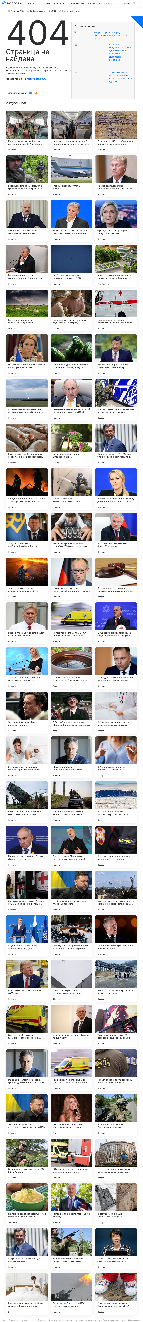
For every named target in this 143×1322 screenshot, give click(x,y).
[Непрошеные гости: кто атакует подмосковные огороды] (71, 310)
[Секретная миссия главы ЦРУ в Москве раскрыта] (27, 1249)
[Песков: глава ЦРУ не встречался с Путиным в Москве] (27, 623)
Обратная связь (134, 1320)
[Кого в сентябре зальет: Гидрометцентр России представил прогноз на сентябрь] (27, 310)
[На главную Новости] (14, 3)
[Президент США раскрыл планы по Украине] (27, 981)
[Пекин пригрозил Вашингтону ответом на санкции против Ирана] (116, 1160)
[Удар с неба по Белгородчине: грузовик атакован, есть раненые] (71, 1070)
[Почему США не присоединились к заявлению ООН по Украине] (71, 936)
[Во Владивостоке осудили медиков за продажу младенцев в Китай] (116, 579)
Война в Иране (37, 11)
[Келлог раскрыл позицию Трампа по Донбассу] (71, 1026)
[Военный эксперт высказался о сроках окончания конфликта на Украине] (27, 176)
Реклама (23, 1320)
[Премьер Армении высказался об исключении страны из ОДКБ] (71, 400)
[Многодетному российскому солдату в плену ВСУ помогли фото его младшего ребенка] (27, 132)
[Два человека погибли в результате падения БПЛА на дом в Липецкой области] (116, 310)
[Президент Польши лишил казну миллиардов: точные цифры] (116, 668)
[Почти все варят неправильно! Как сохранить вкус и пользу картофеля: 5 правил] (27, 1204)
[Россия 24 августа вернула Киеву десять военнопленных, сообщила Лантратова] (116, 489)
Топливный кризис (71, 11)
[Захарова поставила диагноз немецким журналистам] (27, 668)
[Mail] (4, 3)
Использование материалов (114, 1320)
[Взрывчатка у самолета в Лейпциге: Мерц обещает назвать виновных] (71, 579)
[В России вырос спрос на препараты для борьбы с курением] (116, 757)
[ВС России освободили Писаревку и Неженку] (116, 1115)
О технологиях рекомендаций (60, 1320)
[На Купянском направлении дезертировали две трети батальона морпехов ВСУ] (71, 1249)
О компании (13, 1320)
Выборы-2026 (17, 11)
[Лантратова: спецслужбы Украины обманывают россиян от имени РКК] (27, 891)
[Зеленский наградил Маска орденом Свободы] (27, 713)
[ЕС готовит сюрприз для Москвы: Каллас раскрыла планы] (27, 355)
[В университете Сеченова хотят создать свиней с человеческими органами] (27, 445)
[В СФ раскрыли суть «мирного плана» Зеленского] (71, 891)
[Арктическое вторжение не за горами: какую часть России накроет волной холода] (116, 802)
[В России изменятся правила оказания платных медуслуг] (116, 713)
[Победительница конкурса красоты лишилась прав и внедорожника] (71, 1115)
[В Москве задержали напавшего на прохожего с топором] (116, 847)
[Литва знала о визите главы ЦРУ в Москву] (71, 1204)
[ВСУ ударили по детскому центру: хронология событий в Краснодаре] (71, 1160)
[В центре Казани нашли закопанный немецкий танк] (116, 1204)
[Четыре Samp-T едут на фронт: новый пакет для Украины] (27, 802)
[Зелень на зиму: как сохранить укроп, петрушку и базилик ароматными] (116, 266)
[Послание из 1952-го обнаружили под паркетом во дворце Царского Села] (116, 132)
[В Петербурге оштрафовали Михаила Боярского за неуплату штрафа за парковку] (71, 713)
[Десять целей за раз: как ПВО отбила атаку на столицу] (71, 1294)
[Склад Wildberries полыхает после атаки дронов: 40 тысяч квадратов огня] (27, 489)
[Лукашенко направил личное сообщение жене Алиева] (27, 221)
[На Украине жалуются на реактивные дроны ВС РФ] (71, 266)
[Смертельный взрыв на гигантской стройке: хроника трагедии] (27, 1026)
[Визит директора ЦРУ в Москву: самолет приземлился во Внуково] (71, 221)
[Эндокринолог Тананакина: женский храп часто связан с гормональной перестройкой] (27, 757)
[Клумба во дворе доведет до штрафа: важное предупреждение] (71, 445)
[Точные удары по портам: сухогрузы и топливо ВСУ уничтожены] (27, 579)
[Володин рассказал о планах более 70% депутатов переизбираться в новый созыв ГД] (116, 534)
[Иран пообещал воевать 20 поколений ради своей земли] (116, 1026)
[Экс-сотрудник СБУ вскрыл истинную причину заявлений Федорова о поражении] (71, 847)
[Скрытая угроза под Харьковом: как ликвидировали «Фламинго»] (27, 400)
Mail (4, 1320)
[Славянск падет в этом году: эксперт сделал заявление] (71, 802)
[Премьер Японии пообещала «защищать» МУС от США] (116, 1249)
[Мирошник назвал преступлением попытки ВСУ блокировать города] (71, 757)
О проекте (42, 1320)
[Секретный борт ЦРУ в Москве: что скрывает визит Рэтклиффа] (116, 445)
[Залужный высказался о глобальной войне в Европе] (27, 534)
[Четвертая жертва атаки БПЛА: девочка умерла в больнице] (71, 623)
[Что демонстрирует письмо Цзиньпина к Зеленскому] (116, 355)
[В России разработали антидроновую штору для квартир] (71, 981)
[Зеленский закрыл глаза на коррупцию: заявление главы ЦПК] (27, 1115)
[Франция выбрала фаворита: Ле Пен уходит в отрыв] (116, 221)
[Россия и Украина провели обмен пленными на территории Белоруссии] (116, 400)
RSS (34, 1320)
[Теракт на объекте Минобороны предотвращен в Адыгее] (116, 1070)
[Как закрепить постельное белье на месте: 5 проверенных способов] (27, 1294)
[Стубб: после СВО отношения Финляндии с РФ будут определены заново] (27, 936)
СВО (53, 11)
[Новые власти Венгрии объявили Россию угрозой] (116, 936)
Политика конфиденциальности (87, 1320)
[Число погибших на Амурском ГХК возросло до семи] (116, 981)
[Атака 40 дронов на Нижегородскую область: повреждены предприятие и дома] (71, 489)
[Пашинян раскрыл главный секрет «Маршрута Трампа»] (27, 847)
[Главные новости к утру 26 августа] (71, 176)
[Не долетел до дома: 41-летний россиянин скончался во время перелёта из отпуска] (71, 132)
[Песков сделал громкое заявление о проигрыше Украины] (116, 176)
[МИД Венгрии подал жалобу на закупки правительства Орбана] (116, 623)
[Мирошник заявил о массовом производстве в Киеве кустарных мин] (27, 1070)
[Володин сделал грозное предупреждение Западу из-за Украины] (27, 266)
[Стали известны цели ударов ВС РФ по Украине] (27, 1160)
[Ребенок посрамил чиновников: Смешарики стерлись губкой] (116, 1294)
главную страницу (36, 79)
